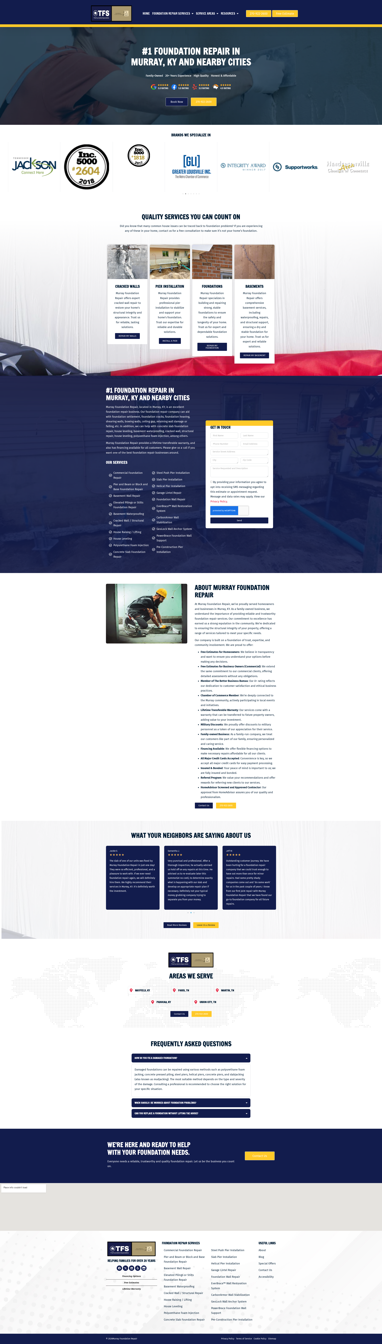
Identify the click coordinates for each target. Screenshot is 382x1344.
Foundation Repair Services (171, 13)
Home (146, 13)
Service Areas (205, 13)
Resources (228, 13)
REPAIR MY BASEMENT (254, 355)
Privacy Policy (218, 501)
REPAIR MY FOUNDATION (212, 346)
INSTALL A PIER (169, 341)
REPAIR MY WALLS (127, 336)
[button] (182, 193)
